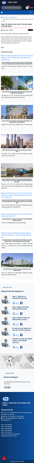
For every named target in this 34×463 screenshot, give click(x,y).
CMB (23, 461)
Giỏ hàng (31, 7)
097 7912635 (13, 436)
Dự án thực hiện (13, 17)
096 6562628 (8, 424)
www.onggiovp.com (6, 420)
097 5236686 (16, 434)
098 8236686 (8, 430)
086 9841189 (8, 432)
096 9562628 (8, 426)
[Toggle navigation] (31, 12)
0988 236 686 (20, 416)
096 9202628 (8, 428)
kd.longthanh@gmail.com (12, 418)
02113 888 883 (12, 416)
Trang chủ (4, 17)
